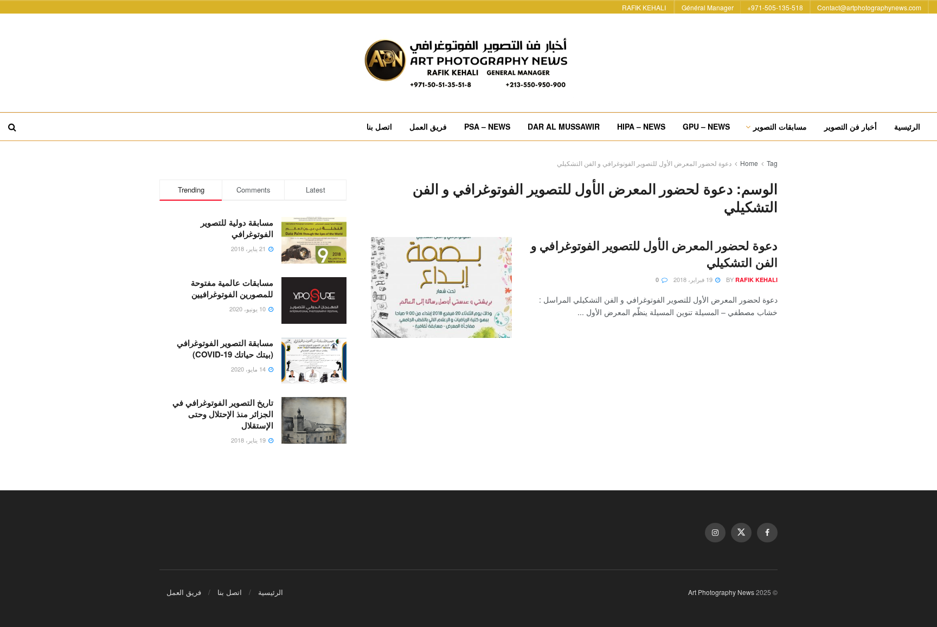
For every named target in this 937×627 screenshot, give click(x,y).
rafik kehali (756, 280)
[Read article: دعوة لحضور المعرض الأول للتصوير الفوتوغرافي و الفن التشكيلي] (441, 287)
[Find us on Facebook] (767, 532)
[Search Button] (12, 126)
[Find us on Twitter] (741, 532)
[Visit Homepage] (468, 63)
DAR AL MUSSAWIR (564, 126)
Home (749, 163)
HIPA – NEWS (641, 126)
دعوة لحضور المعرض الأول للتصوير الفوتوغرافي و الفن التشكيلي (644, 163)
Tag (772, 163)
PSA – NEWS (487, 126)
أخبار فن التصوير (850, 126)
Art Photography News (721, 592)
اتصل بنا (379, 126)
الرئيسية (907, 126)
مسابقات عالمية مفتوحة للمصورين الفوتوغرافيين (232, 288)
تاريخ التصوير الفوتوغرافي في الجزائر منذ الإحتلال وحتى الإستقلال (222, 413)
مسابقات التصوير (780, 126)
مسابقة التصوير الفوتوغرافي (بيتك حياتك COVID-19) (225, 348)
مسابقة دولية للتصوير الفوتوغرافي (237, 228)
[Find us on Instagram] (715, 532)
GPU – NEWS (706, 126)
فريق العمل (428, 126)
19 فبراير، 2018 (693, 279)
